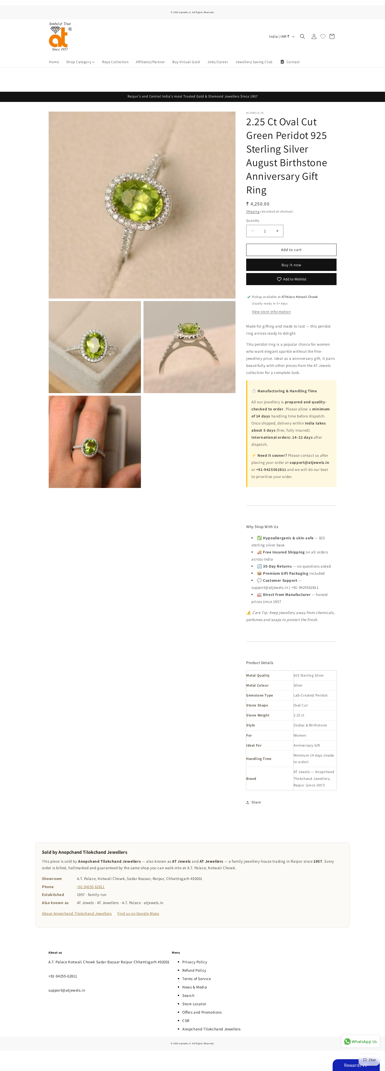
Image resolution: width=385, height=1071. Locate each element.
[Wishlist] (323, 36)
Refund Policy (194, 970)
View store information (271, 311)
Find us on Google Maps (138, 913)
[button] (302, 36)
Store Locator (194, 1003)
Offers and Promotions (202, 1012)
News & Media (194, 987)
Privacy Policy (194, 961)
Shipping (253, 211)
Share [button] (256, 802)
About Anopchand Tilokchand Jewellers (77, 913)
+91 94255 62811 (91, 886)
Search (188, 995)
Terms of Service (196, 978)
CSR (185, 1020)
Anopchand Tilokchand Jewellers (211, 1028)
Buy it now (291, 264)
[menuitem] (54, 61)
